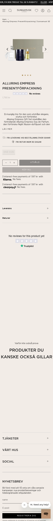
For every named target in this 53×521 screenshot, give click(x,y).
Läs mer (7, 129)
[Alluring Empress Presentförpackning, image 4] (30, 75)
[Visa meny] (4, 11)
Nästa (45, 49)
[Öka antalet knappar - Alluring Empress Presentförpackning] (15, 163)
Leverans (7, 208)
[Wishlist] (36, 11)
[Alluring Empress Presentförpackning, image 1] (22, 75)
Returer (6, 218)
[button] (10, 11)
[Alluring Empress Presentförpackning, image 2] (25, 75)
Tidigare (8, 49)
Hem (4, 19)
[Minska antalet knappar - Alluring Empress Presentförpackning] (5, 163)
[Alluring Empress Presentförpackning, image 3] (27, 75)
